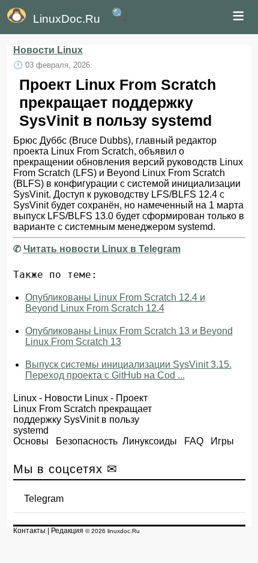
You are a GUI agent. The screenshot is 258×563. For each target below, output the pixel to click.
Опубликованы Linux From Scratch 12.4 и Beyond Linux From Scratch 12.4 (115, 302)
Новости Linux (48, 50)
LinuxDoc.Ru (66, 19)
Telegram (44, 499)
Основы (31, 441)
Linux (25, 398)
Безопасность (87, 441)
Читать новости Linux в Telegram (102, 249)
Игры (222, 441)
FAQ (193, 441)
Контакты (29, 530)
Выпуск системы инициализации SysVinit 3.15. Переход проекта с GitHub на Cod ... (128, 369)
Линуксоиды (149, 441)
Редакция (67, 530)
